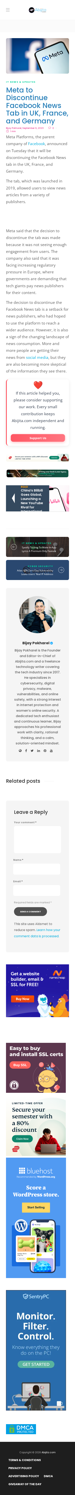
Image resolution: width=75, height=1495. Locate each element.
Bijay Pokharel (13, 128)
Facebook (36, 143)
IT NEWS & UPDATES (21, 81)
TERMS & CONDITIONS (24, 1460)
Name (18, 860)
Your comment (25, 822)
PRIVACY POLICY (20, 1468)
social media (37, 357)
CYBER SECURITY (40, 566)
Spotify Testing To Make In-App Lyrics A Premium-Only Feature (39, 549)
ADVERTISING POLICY (23, 1476)
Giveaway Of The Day (24, 1484)
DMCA (48, 1476)
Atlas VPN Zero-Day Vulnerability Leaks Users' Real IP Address (35, 572)
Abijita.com (49, 1452)
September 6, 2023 (33, 128)
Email (18, 881)
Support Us (38, 438)
